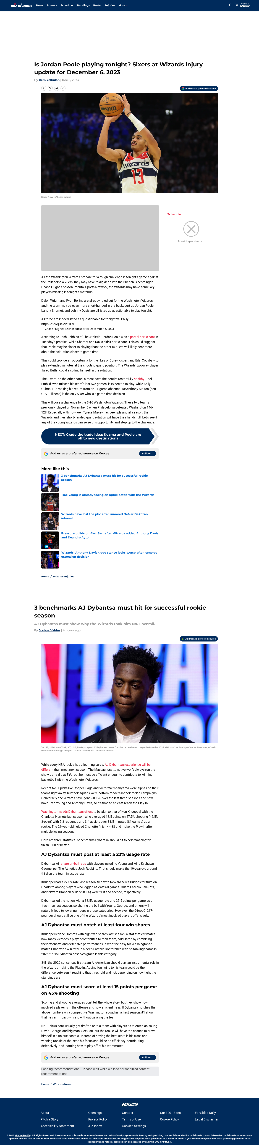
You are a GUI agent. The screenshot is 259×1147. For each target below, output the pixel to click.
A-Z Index (95, 1126)
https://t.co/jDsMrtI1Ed (57, 324)
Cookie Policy (169, 1119)
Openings (95, 1113)
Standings (83, 5)
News (39, 5)
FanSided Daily (205, 1113)
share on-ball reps (73, 863)
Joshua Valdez (49, 630)
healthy (139, 379)
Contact (127, 1113)
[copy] (63, 88)
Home (45, 576)
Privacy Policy (98, 1119)
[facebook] (230, 5)
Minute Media (22, 1135)
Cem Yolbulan (49, 80)
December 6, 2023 (102, 329)
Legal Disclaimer (206, 1119)
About (45, 1113)
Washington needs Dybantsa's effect (67, 811)
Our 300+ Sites (170, 1113)
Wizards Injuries (63, 576)
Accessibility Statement (57, 1126)
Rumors (52, 5)
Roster (97, 5)
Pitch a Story (49, 1119)
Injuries (110, 5)
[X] (237, 5)
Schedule (67, 5)
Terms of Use (131, 1119)
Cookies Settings (134, 1126)
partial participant (142, 337)
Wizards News (62, 1084)
